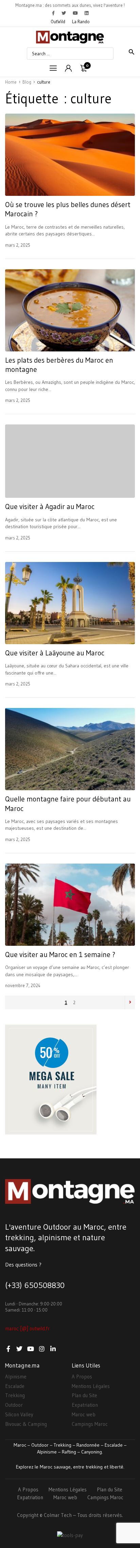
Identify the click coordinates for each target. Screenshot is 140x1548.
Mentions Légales (91, 1386)
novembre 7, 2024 (22, 985)
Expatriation (85, 1405)
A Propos (82, 1376)
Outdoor (14, 1405)
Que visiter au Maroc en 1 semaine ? (60, 954)
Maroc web (83, 1414)
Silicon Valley (19, 1414)
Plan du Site (84, 1395)
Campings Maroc (90, 1424)
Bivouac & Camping (26, 1424)
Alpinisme (16, 1376)
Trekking (15, 1395)
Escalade (14, 1386)
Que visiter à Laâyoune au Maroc (54, 653)
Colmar (51, 1515)
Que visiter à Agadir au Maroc (49, 506)
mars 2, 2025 (17, 245)
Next (130, 1002)
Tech (66, 1515)
